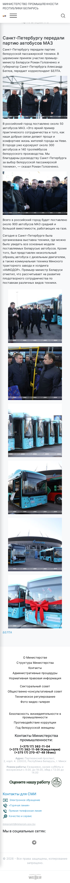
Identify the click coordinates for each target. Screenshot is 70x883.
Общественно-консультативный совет (35, 691)
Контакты (35, 668)
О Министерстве (35, 657)
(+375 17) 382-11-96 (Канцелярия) (35, 749)
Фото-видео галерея (35, 702)
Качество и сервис (20, 816)
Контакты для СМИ (19, 794)
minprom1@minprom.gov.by (19, 824)
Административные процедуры (35, 673)
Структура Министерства (35, 662)
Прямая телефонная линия (25, 810)
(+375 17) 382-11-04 (35, 746)
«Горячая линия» (19, 805)
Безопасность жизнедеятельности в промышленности (35, 715)
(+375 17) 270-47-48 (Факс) (35, 752)
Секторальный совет (35, 686)
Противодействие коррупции (35, 722)
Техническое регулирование (35, 696)
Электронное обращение (25, 799)
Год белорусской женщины (35, 727)
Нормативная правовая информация (35, 678)
